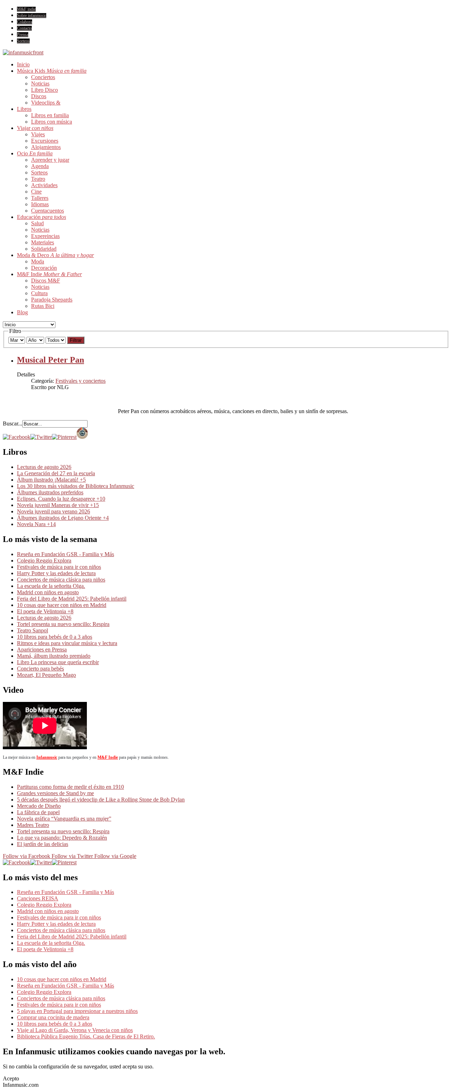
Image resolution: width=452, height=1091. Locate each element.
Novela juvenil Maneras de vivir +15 (58, 505)
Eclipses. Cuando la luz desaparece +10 (61, 499)
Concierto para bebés (40, 669)
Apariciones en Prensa (42, 649)
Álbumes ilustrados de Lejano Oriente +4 (63, 518)
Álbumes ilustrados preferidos (50, 492)
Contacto (24, 28)
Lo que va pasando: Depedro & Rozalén (62, 838)
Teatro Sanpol (32, 630)
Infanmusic (46, 757)
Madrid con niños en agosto (48, 592)
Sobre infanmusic (31, 15)
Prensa (22, 34)
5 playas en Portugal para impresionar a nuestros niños (77, 1011)
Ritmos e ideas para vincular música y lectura (67, 643)
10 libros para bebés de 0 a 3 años (54, 637)
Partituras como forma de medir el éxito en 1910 (70, 787)
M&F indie (26, 9)
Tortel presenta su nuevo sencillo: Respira (63, 624)
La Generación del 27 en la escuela (56, 473)
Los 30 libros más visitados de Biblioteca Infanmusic (75, 486)
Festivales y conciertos (80, 381)
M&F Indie (107, 757)
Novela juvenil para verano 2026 (53, 511)
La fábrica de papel (38, 812)
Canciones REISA (37, 898)
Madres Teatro (33, 825)
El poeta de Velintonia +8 (45, 611)
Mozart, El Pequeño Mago (46, 675)
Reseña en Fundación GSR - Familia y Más (65, 554)
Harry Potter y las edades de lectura (56, 573)
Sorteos (23, 40)
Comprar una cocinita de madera (53, 1017)
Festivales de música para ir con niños (59, 567)
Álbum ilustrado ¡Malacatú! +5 (51, 480)
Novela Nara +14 (36, 524)
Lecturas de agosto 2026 (44, 467)
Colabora (24, 21)
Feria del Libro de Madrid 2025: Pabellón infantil (71, 599)
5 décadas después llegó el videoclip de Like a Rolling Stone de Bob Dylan (101, 800)
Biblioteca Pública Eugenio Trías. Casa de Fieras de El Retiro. (86, 1036)
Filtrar (76, 340)
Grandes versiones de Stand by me (55, 793)
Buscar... (12, 424)
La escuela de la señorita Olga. (51, 586)
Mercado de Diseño (39, 806)
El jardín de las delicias (42, 844)
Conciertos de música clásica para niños (61, 580)
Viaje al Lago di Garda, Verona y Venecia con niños (75, 1030)
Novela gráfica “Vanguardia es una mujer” (64, 819)
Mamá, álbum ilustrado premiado (53, 656)
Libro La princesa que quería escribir (58, 662)
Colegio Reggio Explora (44, 561)
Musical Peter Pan (50, 359)
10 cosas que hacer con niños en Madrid (61, 605)
